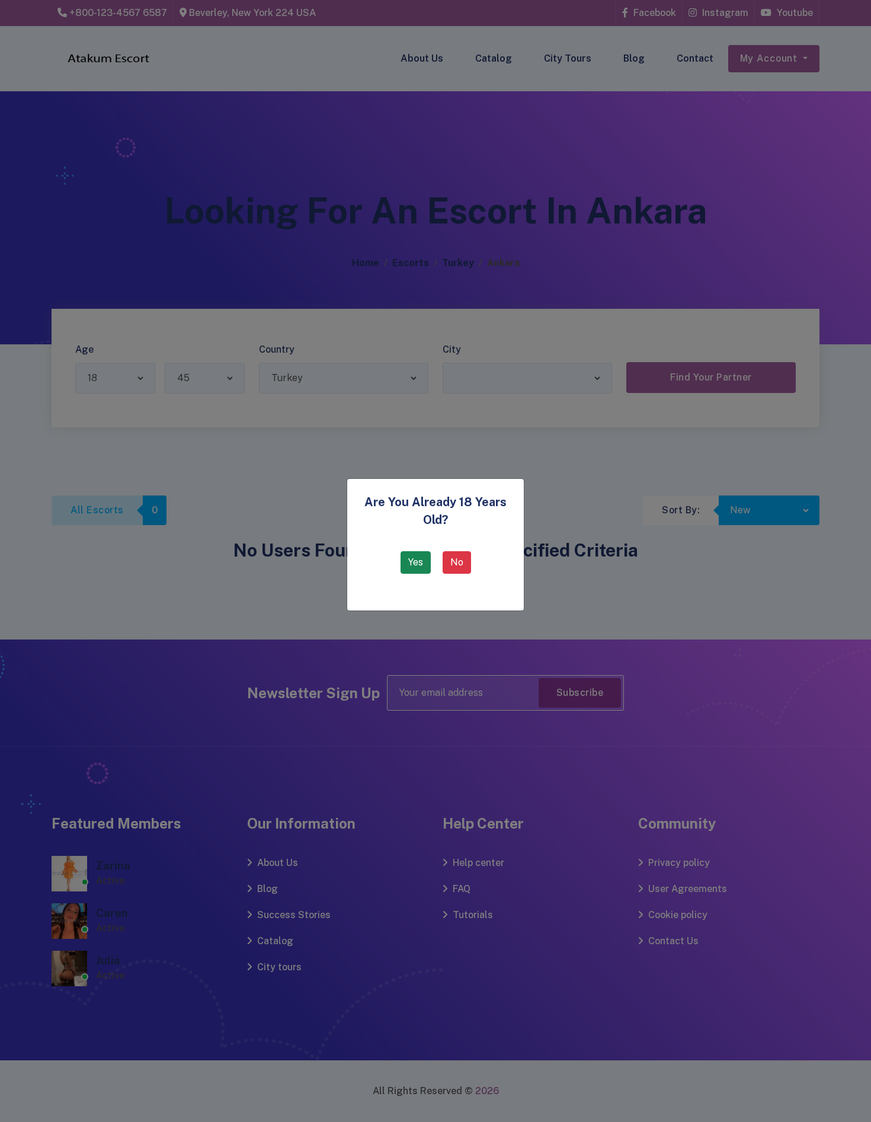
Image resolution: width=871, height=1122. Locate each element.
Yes (415, 562)
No (456, 562)
